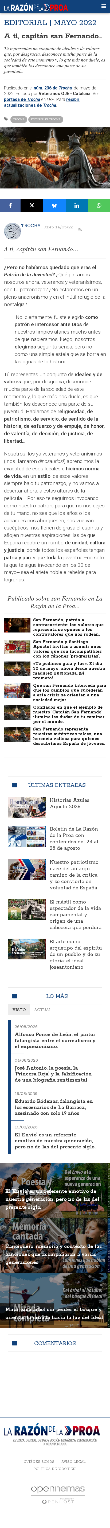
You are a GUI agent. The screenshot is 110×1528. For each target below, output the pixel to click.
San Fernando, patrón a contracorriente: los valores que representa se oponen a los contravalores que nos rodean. (68, 627)
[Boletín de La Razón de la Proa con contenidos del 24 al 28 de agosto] (27, 836)
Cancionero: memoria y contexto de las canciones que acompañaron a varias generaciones (53, 1254)
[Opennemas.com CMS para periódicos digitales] (58, 1495)
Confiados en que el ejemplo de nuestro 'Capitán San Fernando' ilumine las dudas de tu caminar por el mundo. (68, 714)
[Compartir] (10, 205)
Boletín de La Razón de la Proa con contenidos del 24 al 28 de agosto (74, 839)
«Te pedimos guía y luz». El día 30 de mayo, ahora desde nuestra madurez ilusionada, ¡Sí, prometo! (69, 671)
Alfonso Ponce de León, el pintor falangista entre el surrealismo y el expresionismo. (55, 1041)
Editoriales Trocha (46, 119)
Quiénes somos (39, 1462)
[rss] (80, 230)
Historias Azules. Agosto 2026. (70, 803)
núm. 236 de (53, 88)
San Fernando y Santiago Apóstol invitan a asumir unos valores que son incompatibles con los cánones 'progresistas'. (67, 649)
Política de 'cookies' (54, 1469)
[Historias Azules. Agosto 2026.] (27, 807)
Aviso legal (73, 1462)
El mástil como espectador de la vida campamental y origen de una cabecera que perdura (75, 915)
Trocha (19, 119)
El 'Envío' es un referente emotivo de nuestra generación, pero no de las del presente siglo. (55, 1141)
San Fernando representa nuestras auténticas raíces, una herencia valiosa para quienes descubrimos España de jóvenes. (69, 736)
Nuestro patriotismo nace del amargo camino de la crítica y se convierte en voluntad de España (74, 875)
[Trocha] (12, 231)
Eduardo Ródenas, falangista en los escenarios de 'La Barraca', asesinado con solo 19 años (54, 1107)
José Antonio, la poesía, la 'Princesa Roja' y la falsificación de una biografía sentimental (53, 1074)
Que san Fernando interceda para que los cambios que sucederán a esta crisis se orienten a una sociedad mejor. (69, 693)
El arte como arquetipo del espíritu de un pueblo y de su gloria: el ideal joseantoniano (76, 955)
